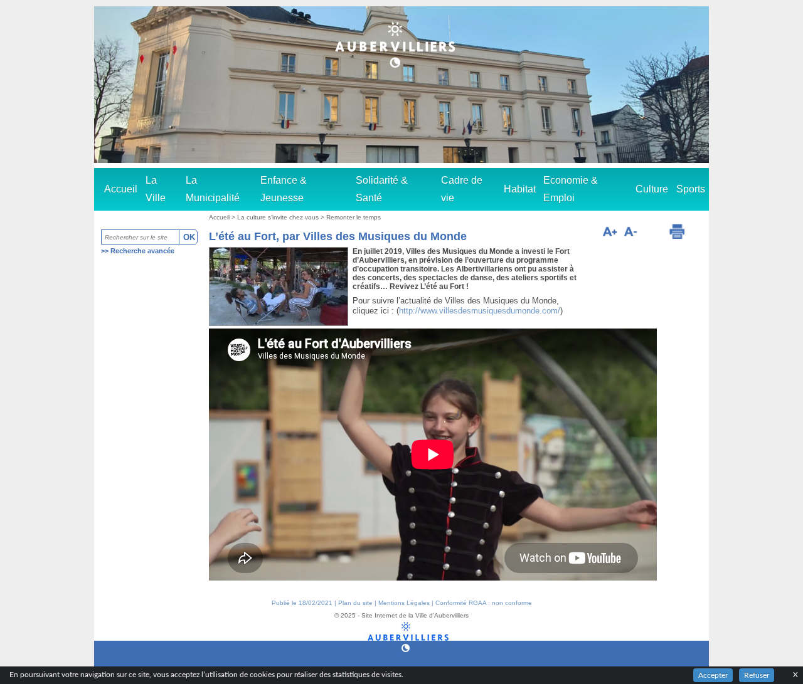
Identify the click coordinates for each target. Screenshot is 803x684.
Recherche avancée (142, 251)
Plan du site (355, 602)
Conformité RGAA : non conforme (483, 602)
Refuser (756, 675)
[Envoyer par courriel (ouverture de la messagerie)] (652, 233)
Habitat (520, 189)
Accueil (120, 189)
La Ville (156, 189)
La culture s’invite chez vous (279, 217)
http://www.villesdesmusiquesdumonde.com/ (479, 310)
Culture (651, 189)
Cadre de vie (461, 189)
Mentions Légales (404, 602)
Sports (690, 189)
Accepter (713, 675)
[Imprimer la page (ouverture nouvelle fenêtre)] (676, 231)
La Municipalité (213, 189)
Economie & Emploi (570, 189)
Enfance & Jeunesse (283, 189)
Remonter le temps (353, 217)
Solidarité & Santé (382, 189)
